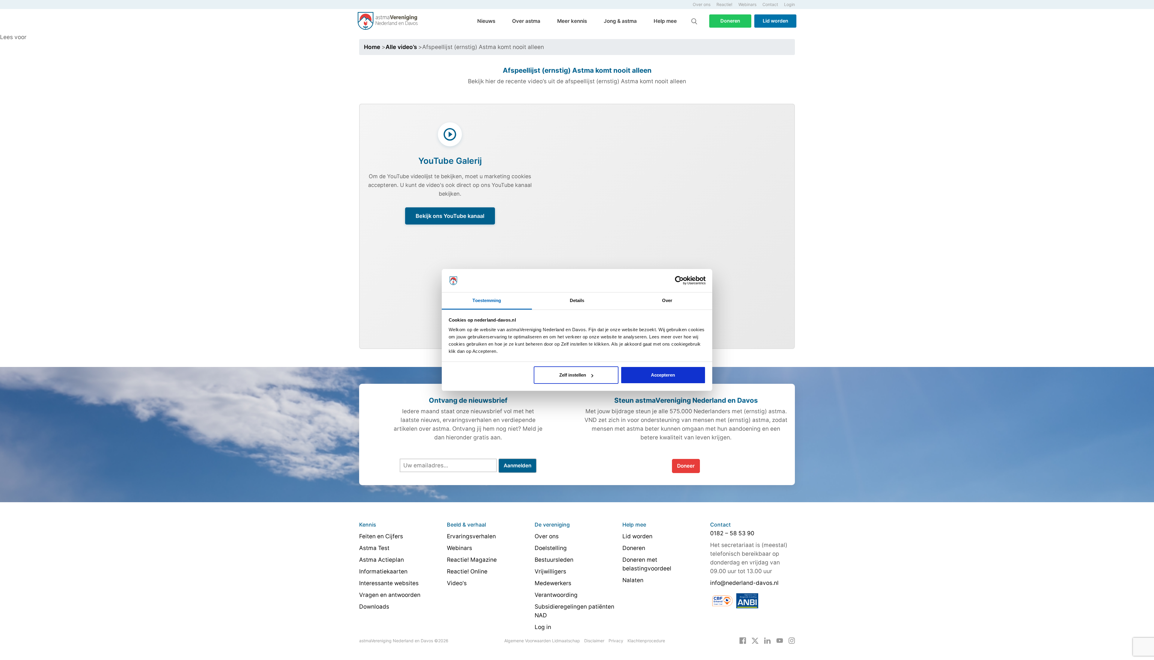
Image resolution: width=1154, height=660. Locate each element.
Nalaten (632, 580)
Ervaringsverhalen (471, 536)
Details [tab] (577, 300)
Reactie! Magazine (472, 559)
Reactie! (724, 4)
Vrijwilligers (550, 571)
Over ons (701, 4)
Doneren (730, 21)
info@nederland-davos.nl (744, 582)
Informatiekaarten (383, 571)
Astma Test (374, 548)
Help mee (665, 21)
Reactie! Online (467, 571)
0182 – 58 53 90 (732, 533)
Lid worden (775, 21)
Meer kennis (572, 21)
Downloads (374, 606)
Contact (770, 4)
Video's (457, 583)
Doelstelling (551, 548)
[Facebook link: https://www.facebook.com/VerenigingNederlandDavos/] (742, 640)
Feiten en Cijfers (381, 536)
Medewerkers (553, 583)
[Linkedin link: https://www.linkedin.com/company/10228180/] (767, 640)
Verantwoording (556, 594)
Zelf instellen (572, 374)
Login (789, 4)
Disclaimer (594, 640)
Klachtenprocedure (646, 640)
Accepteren (663, 374)
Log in (543, 627)
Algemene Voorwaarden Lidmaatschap (542, 640)
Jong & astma (620, 21)
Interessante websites (389, 583)
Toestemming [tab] (486, 300)
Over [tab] (667, 300)
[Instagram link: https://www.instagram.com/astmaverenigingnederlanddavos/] (792, 640)
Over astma (526, 21)
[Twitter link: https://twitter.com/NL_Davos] (755, 640)
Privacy (616, 640)
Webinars (747, 4)
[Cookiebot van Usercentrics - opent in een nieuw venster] (679, 280)
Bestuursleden (554, 559)
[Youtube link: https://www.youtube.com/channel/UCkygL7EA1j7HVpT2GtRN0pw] (779, 640)
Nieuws (486, 21)
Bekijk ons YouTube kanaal (450, 216)
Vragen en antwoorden (389, 594)
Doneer (686, 466)
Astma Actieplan (381, 559)
